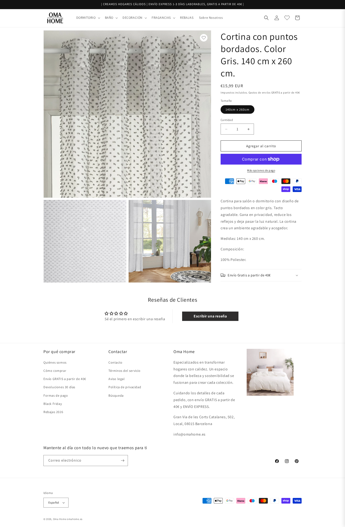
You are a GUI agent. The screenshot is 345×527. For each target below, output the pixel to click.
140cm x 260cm (237, 109)
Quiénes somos (55, 362)
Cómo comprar (54, 371)
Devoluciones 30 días (59, 387)
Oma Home (59, 519)
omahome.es (75, 519)
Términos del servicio (124, 371)
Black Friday (52, 404)
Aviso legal (116, 379)
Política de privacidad (124, 387)
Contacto (115, 362)
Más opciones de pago (261, 170)
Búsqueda (116, 395)
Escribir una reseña (210, 316)
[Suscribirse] (122, 460)
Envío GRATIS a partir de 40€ (64, 379)
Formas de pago (55, 395)
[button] (87, 18)
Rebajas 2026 (53, 412)
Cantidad (227, 120)
